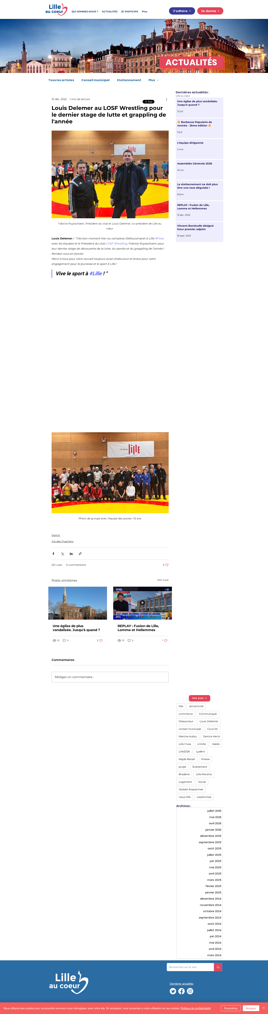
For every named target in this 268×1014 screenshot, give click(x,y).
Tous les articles (61, 80)
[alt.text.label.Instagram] (190, 991)
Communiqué (208, 713)
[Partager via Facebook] (53, 553)
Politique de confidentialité (196, 1008)
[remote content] (110, 356)
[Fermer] (263, 1008)
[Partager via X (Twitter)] (62, 553)
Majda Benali (187, 759)
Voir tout (163, 580)
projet (182, 766)
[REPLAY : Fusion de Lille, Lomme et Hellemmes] (142, 603)
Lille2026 (184, 751)
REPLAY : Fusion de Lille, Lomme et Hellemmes (138, 628)
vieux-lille (185, 797)
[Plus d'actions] (166, 99)
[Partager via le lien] (80, 553)
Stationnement (129, 80)
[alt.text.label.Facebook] (181, 991)
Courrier (212, 729)
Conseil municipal (95, 80)
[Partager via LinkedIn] (71, 553)
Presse (205, 759)
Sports (56, 535)
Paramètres (231, 1008)
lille (181, 706)
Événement (200, 766)
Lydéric (200, 751)
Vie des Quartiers (62, 541)
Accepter (251, 1008)
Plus (152, 80)
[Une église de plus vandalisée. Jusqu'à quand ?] (77, 603)
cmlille (201, 744)
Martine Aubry (188, 736)
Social (202, 782)
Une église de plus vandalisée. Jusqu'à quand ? (76, 628)
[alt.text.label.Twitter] (173, 991)
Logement (185, 782)
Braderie (184, 774)
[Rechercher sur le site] (218, 967)
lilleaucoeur (186, 721)
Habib (216, 744)
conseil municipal (190, 729)
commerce (186, 713)
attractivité (196, 706)
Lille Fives (185, 744)
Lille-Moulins (204, 774)
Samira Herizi (211, 736)
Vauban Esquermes (191, 789)
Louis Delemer (209, 721)
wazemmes (204, 797)
